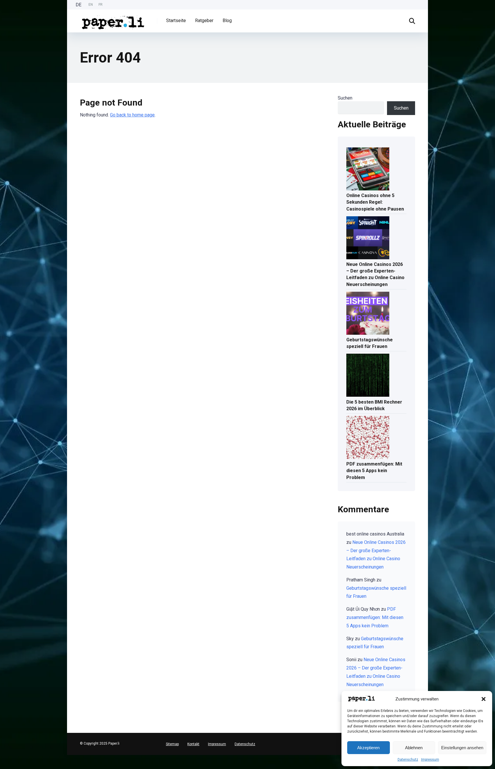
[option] (91, 5)
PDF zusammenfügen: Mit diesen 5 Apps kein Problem (374, 470)
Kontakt (193, 744)
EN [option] (91, 5)
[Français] (3, 766)
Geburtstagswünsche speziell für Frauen (369, 343)
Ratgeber (204, 20)
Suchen (345, 98)
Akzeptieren (368, 747)
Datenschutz (408, 760)
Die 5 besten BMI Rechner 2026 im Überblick (374, 405)
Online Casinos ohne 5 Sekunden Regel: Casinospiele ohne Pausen (375, 202)
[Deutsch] (3, 757)
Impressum (430, 760)
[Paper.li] (113, 20)
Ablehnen (414, 747)
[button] (483, 699)
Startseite (176, 20)
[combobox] (3, 757)
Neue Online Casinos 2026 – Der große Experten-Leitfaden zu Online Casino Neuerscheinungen (375, 274)
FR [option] (101, 5)
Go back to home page (132, 115)
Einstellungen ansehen (462, 747)
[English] (3, 761)
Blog (227, 20)
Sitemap (172, 744)
